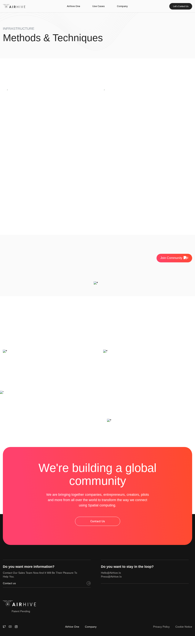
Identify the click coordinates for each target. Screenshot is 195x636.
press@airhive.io (111, 576)
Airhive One (73, 6)
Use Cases (98, 6)
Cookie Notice (183, 627)
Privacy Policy (161, 627)
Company (122, 6)
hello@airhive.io (111, 572)
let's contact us (180, 6)
